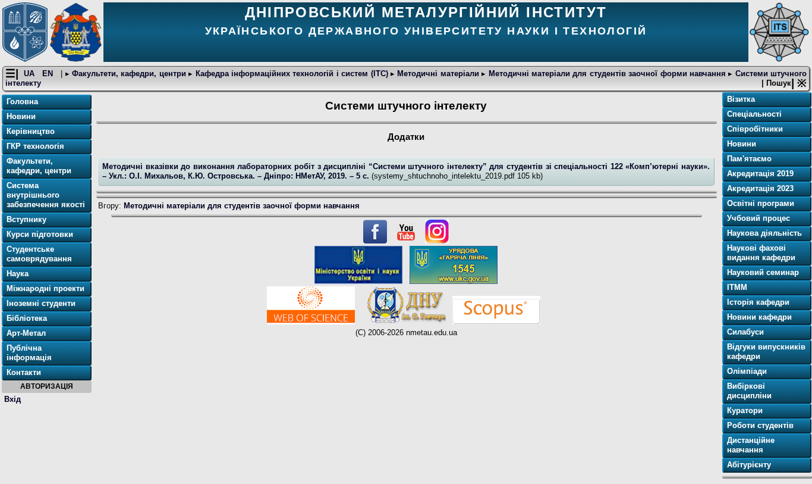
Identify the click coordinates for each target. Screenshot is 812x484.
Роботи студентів (760, 425)
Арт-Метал (26, 333)
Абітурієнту (749, 464)
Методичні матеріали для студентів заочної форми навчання (607, 73)
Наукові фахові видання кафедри (761, 252)
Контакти (24, 372)
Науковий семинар (763, 272)
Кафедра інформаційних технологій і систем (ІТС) (292, 73)
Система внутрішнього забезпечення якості (46, 195)
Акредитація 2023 (760, 188)
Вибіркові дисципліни (749, 391)
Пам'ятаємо (749, 158)
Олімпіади (747, 371)
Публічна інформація (29, 353)
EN (48, 73)
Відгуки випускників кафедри (766, 351)
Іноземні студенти (41, 303)
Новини (21, 116)
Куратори (745, 410)
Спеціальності (754, 114)
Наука (18, 273)
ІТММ (737, 287)
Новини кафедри (759, 317)
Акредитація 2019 (760, 173)
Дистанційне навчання (751, 445)
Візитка (741, 99)
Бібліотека (27, 318)
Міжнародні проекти (45, 288)
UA (30, 73)
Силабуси (745, 331)
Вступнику (26, 219)
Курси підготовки (40, 234)
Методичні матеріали (438, 73)
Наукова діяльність (764, 233)
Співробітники (755, 128)
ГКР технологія (35, 146)
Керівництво (31, 131)
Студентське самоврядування (39, 254)
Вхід (12, 399)
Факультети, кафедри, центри (129, 73)
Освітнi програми (760, 203)
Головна (22, 101)
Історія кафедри (758, 302)
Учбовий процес (758, 218)
